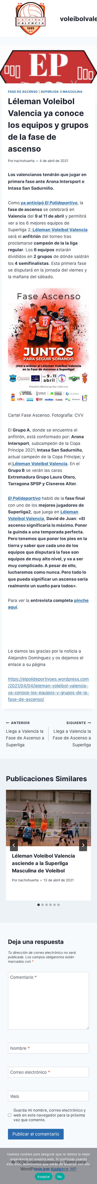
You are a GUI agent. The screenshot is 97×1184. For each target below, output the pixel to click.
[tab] (38, 905)
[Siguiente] (83, 845)
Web (14, 1096)
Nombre (20, 1048)
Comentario (23, 977)
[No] (90, 1165)
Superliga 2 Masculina (62, 91)
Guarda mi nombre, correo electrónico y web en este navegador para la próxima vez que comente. (49, 1115)
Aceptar (43, 1177)
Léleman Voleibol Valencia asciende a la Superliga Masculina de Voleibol (43, 863)
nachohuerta (24, 161)
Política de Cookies (48, 1169)
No (59, 1177)
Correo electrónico (30, 1072)
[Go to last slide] (14, 845)
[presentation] (48, 818)
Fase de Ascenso (23, 91)
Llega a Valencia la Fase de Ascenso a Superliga (25, 734)
